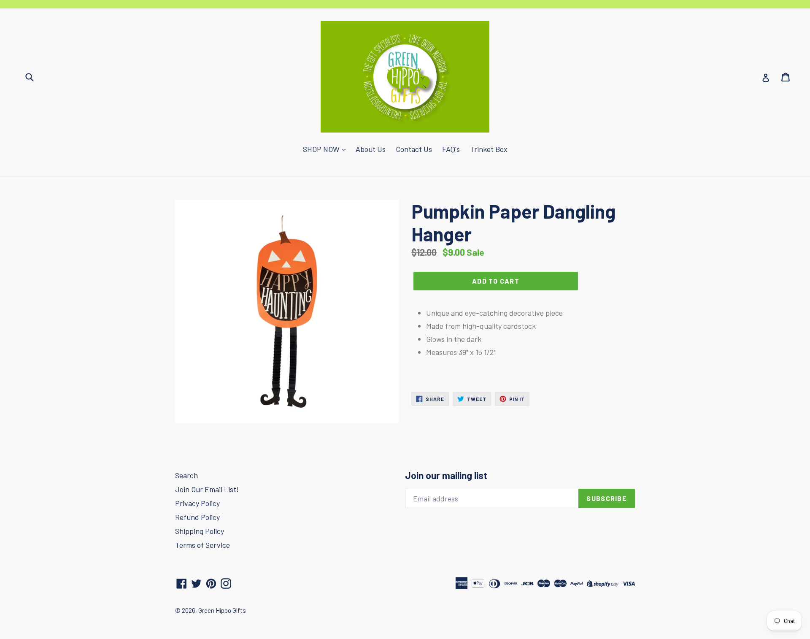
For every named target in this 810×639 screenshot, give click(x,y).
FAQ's (451, 149)
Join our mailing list (446, 475)
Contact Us (414, 149)
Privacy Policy (197, 503)
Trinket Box (489, 149)
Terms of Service (202, 545)
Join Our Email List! (207, 489)
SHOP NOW (322, 149)
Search (186, 475)
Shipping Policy (199, 531)
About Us (371, 149)
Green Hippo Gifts (222, 610)
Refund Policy (197, 517)
